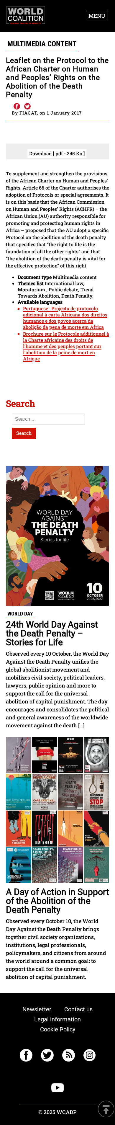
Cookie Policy (57, 1029)
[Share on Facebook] (16, 106)
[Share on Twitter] (27, 106)
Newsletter (36, 1009)
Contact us (78, 1009)
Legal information (57, 1019)
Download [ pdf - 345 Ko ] (57, 153)
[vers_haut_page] (106, 1109)
